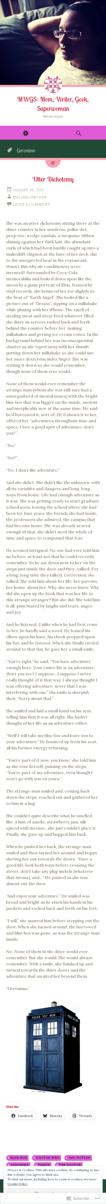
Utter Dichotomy (53, 179)
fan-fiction (79, 1158)
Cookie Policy (17, 1184)
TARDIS (44, 1165)
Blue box (19, 1158)
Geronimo (20, 1165)
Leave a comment (31, 204)
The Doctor (70, 1165)
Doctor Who (47, 1158)
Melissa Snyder (30, 197)
